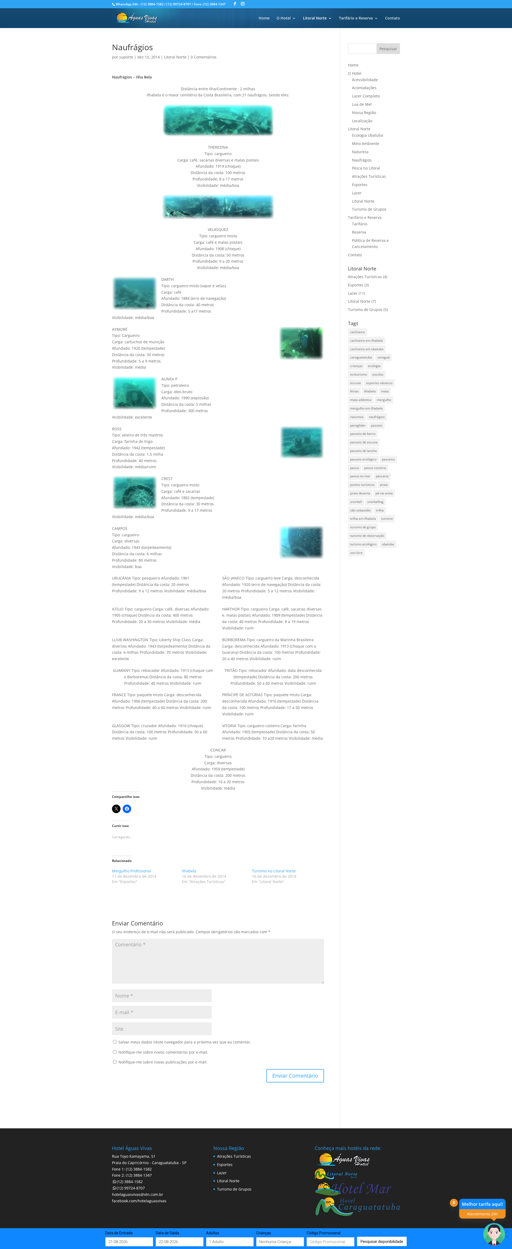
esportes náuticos (379, 383)
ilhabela (370, 391)
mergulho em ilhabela (366, 408)
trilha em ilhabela (363, 518)
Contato (392, 18)
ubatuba (388, 544)
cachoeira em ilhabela (366, 340)
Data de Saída (167, 1233)
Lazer (357, 192)
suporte (126, 57)
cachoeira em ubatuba (366, 349)
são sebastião (360, 510)
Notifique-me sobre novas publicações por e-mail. (162, 1062)
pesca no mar (360, 476)
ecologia (374, 366)
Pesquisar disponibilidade (382, 1241)
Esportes (359, 184)
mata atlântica (360, 399)
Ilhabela (189, 870)
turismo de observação (367, 535)
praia (384, 484)
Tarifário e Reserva (356, 18)
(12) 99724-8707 (131, 1188)
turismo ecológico (363, 544)
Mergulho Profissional (131, 870)
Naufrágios (362, 160)
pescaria (382, 476)
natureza (356, 417)
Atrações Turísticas (369, 176)
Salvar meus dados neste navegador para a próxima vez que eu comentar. (184, 1042)
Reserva (359, 232)
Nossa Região (364, 112)
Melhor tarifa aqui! (482, 1204)
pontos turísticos (362, 484)
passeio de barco (362, 433)
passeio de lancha (363, 450)
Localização (362, 120)
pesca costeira (375, 468)
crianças (356, 366)
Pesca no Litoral (366, 168)
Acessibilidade (365, 79)
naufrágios (377, 417)
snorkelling (375, 501)
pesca (354, 468)
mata (385, 391)
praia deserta (360, 493)
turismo (387, 518)
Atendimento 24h (482, 1213)
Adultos (212, 1233)
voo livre (356, 552)
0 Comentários (204, 57)
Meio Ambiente (365, 143)
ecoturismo (358, 374)
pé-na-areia (384, 493)
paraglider (358, 425)
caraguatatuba (361, 357)
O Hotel (284, 18)
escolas (377, 374)
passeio (376, 425)
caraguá (383, 357)
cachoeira (357, 332)
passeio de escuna (364, 442)
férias (354, 391)
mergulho (384, 399)
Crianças (263, 1233)
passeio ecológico (363, 459)
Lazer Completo (366, 95)
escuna (355, 383)
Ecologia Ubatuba (367, 135)
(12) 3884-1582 (130, 1181)
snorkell (356, 501)
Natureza (360, 151)
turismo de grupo (363, 527)
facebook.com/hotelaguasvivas (139, 1200)
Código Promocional (324, 1233)
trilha (380, 510)
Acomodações (364, 87)
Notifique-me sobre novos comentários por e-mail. (163, 1052)
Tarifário (359, 223)
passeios (388, 459)
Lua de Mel (362, 104)
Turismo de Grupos (369, 209)
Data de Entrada (119, 1233)
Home (264, 18)
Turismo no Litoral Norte (274, 870)
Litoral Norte (315, 18)
